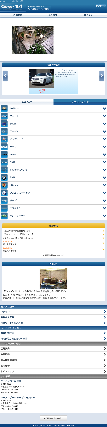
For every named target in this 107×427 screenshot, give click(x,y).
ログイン (88, 15)
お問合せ (5, 365)
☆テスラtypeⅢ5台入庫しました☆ (18, 238)
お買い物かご (7, 333)
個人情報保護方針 (10, 360)
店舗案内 (17, 15)
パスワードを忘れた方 (12, 323)
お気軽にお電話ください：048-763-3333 (39, 8)
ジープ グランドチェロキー (65, 70)
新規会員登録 (7, 317)
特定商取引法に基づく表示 (14, 338)
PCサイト (101, 6)
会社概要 (52, 15)
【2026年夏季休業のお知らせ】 (17, 231)
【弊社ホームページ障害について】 (18, 234)
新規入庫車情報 (9, 242)
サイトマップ (7, 371)
